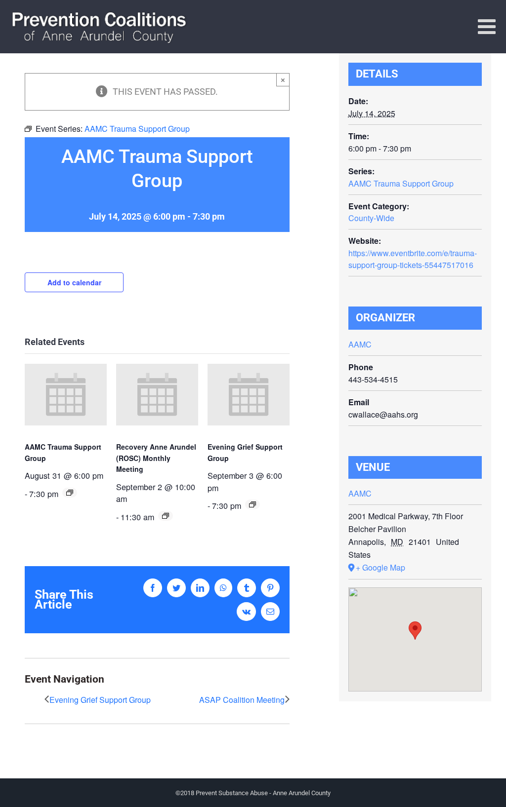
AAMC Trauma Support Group (401, 183)
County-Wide (371, 218)
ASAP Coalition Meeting (242, 699)
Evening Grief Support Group (100, 699)
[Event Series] (69, 493)
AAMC (360, 344)
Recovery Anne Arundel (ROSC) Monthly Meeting (156, 458)
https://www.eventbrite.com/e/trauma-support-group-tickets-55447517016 (412, 258)
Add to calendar (74, 282)
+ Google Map (380, 567)
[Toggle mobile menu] (488, 26)
